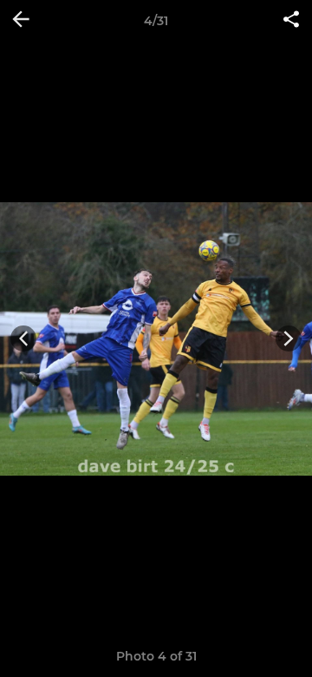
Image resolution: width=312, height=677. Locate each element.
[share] (291, 21)
